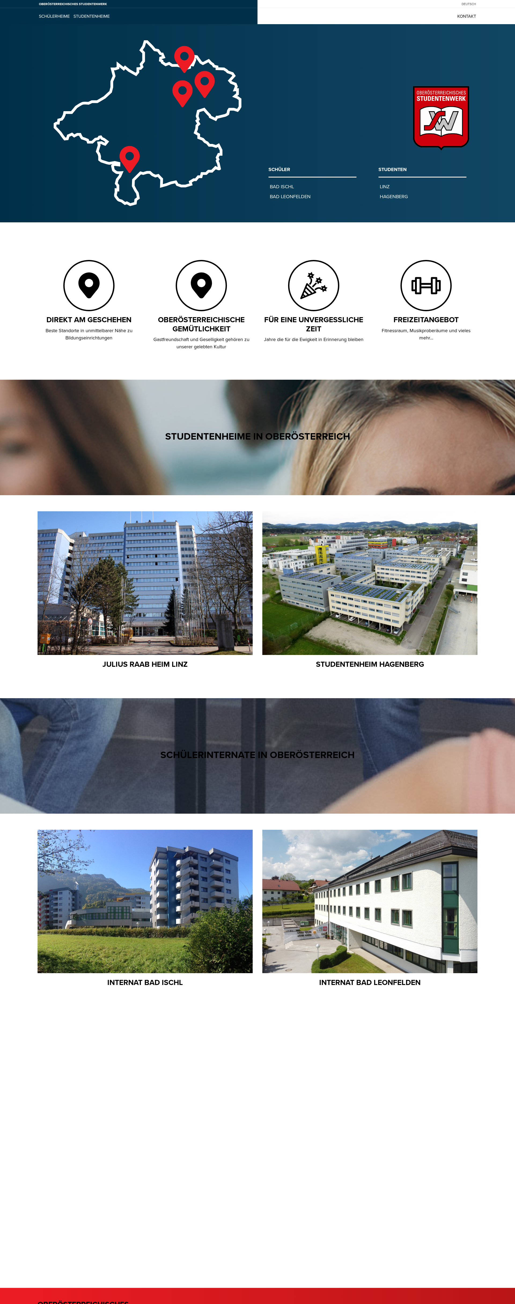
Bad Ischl (282, 186)
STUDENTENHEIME (91, 16)
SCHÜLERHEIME (54, 16)
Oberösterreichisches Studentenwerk (73, 4)
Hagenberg (394, 196)
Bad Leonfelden (290, 196)
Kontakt (466, 16)
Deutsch (469, 4)
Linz (385, 186)
